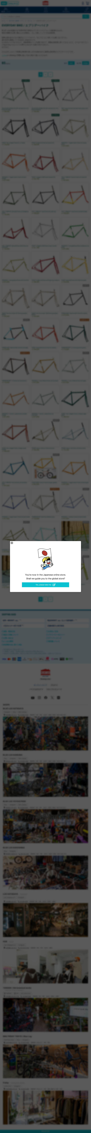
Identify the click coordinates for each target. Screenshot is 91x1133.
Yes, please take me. (44, 585)
